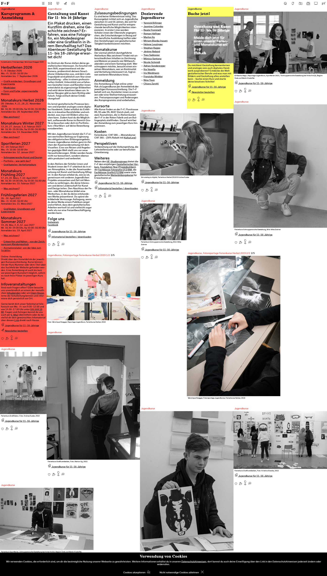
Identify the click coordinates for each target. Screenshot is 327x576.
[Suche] (73, 3)
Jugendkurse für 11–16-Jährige (21, 326)
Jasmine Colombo (153, 27)
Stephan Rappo (152, 48)
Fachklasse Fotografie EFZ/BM (115, 170)
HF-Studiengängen (117, 162)
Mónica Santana (152, 59)
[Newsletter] (65, 3)
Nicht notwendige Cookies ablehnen (179, 573)
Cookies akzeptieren (134, 573)
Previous (195, 320)
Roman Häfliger (152, 34)
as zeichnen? (13, 117)
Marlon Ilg (149, 37)
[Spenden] (57, 3)
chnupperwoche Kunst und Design (23, 158)
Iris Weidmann (151, 73)
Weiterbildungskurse (122, 175)
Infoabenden (14, 293)
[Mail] (50, 3)
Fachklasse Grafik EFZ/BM (108, 173)
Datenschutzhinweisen (193, 562)
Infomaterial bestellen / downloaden (71, 237)
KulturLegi (129, 138)
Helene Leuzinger (153, 44)
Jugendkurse (148, 9)
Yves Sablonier (152, 55)
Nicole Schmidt (152, 62)
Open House (37, 293)
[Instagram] (300, 3)
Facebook (53, 225)
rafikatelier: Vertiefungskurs (20, 165)
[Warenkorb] (323, 3)
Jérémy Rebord (152, 52)
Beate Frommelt (152, 30)
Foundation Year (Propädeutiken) (118, 167)
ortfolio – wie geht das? (18, 161)
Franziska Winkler (153, 77)
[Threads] (293, 3)
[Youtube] (308, 3)
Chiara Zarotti (151, 84)
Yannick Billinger (153, 23)
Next (271, 320)
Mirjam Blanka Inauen (156, 41)
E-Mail (14, 315)
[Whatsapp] (16, 336)
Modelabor (9, 88)
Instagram (53, 222)
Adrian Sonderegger (154, 66)
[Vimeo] (316, 3)
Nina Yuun (149, 80)
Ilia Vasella (149, 69)
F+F (5, 3)
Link (16, 320)
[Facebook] (285, 3)
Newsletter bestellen (16, 331)
